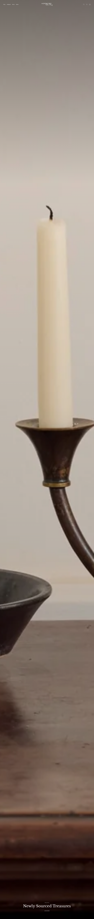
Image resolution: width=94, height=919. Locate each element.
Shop (4, 4)
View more (47, 910)
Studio (17, 4)
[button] (84, 4)
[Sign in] (87, 4)
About (13, 4)
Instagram (9, 4)
